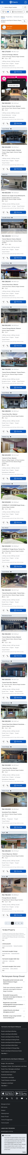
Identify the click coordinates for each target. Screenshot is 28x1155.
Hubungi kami (5, 1113)
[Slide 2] (11, 47)
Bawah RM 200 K (6, 953)
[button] (3, 16)
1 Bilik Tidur (5, 961)
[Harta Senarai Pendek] (24, 32)
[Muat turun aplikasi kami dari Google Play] (21, 1093)
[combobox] (13, 7)
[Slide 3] (12, 47)
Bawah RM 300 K (15, 953)
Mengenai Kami (5, 1104)
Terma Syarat (5, 1123)
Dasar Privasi (5, 1116)
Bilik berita (4, 1107)
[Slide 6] (16, 47)
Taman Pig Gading (18, 945)
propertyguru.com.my (7, 1131)
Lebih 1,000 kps (14, 968)
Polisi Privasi (10, 1142)
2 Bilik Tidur (11, 961)
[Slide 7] (17, 47)
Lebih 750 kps (5, 968)
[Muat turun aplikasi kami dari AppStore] (7, 1093)
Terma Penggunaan (6, 1119)
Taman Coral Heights (7, 945)
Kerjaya (3, 1110)
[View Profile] (14, 27)
